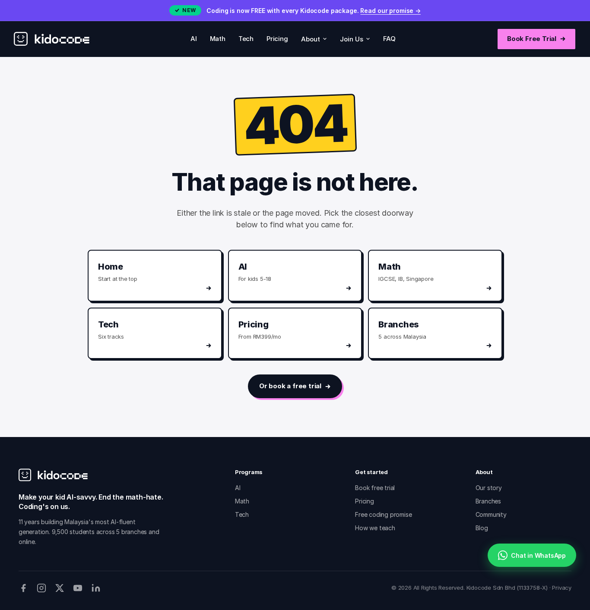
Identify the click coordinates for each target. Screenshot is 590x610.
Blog (482, 527)
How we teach (375, 527)
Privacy (561, 587)
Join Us (351, 39)
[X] (59, 588)
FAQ (389, 39)
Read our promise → (390, 10)
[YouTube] (77, 588)
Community (491, 514)
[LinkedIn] (96, 588)
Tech (246, 39)
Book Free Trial (531, 39)
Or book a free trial (290, 386)
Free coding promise (383, 514)
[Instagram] (41, 588)
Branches (488, 501)
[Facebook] (23, 588)
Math (217, 39)
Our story (489, 487)
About (310, 39)
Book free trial (375, 487)
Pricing (277, 39)
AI (193, 39)
